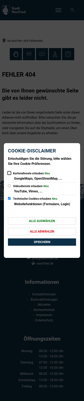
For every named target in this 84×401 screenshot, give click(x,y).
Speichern (42, 242)
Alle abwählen (42, 231)
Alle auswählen (42, 221)
